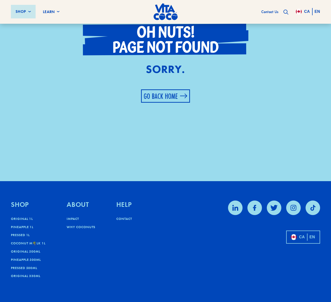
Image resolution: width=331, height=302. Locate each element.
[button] (286, 12)
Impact (73, 219)
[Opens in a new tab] (235, 208)
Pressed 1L (20, 235)
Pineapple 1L (22, 227)
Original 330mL (25, 276)
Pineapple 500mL (26, 259)
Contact (124, 219)
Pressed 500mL (24, 268)
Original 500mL (25, 251)
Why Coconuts (81, 227)
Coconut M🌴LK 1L (28, 243)
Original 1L (22, 219)
